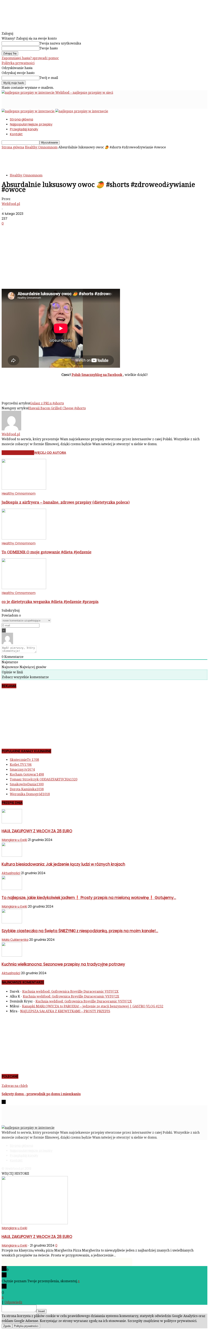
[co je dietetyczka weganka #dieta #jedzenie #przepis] (24, 588)
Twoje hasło (48, 48)
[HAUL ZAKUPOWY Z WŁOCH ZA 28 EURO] (12, 822)
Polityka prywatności (18, 63)
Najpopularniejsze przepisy (31, 124)
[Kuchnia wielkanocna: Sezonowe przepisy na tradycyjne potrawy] (12, 955)
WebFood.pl (11, 204)
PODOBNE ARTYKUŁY (18, 452)
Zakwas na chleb (15, 1086)
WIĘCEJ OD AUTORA (50, 452)
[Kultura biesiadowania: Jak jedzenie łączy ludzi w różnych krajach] (12, 856)
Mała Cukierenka (15, 939)
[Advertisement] (49, 101)
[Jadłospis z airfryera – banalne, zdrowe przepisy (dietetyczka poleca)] (24, 488)
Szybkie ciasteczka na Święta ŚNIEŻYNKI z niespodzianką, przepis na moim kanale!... (80, 931)
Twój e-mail (48, 78)
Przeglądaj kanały (24, 129)
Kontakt (16, 134)
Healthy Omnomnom (41, 147)
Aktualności (11, 873)
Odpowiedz (13, 1302)
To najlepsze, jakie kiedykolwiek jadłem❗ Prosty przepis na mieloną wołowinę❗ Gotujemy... (89, 897)
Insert (41, 1311)
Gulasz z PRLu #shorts (47, 403)
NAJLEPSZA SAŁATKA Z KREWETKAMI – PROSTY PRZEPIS (65, 1011)
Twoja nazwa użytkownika (60, 43)
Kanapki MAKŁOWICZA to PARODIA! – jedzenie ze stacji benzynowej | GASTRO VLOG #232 (92, 1006)
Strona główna (21, 119)
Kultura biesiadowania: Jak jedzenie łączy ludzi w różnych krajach (63, 864)
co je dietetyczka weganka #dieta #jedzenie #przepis (50, 602)
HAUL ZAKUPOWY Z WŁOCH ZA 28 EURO (37, 831)
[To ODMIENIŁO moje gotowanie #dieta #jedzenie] (24, 538)
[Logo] (28, 111)
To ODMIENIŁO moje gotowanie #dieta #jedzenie (46, 552)
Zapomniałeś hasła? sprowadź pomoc (30, 58)
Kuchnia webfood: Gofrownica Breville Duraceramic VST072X (70, 991)
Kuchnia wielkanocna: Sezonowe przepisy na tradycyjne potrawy (63, 964)
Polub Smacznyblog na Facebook (97, 375)
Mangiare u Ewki (14, 839)
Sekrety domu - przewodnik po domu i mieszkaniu (41, 1094)
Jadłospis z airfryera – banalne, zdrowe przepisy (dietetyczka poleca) (66, 502)
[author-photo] (11, 429)
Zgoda (7, 1326)
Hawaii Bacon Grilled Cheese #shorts (57, 408)
